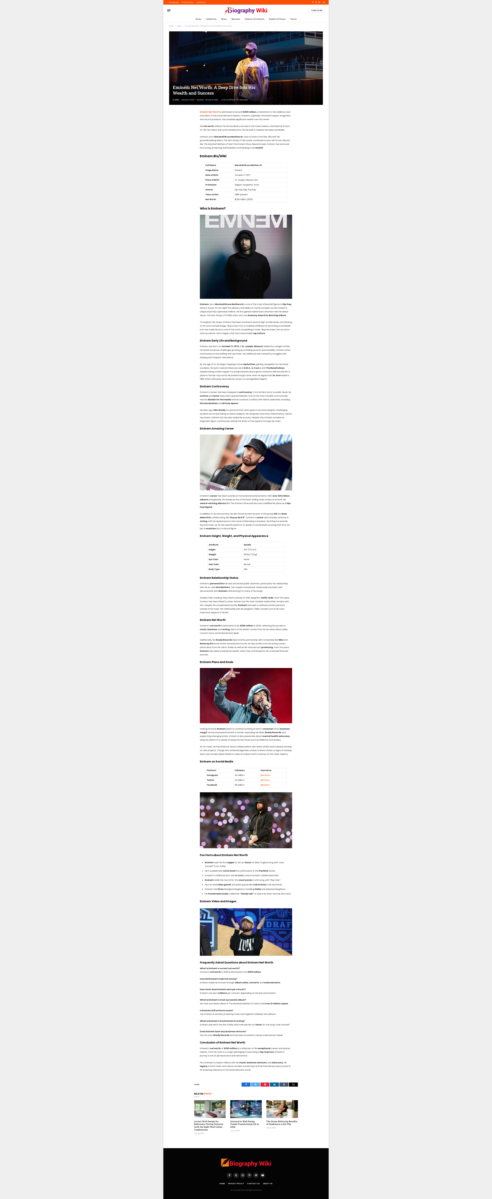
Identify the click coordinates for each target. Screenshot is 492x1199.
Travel (293, 19)
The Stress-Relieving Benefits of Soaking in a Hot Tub (281, 1123)
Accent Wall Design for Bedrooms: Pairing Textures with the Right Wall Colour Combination (208, 1125)
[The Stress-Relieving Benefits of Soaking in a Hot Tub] (282, 1109)
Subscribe (316, 10)
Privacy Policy (187, 2)
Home (198, 19)
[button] (324, 2)
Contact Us (201, 2)
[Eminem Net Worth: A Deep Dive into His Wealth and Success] (246, 68)
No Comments (229, 100)
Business (235, 19)
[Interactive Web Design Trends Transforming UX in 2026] (246, 1109)
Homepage (174, 2)
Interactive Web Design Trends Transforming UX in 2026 (244, 1124)
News (224, 19)
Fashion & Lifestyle (254, 19)
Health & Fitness (277, 19)
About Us (268, 1183)
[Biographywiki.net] (246, 10)
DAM (177, 100)
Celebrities (211, 19)
